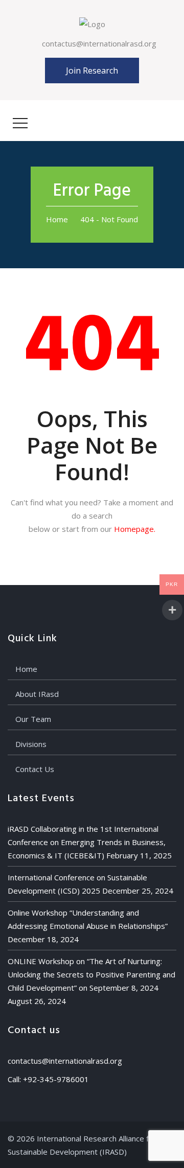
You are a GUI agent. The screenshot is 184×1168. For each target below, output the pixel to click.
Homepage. (134, 529)
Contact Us (34, 769)
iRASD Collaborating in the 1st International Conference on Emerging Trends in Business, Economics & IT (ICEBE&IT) (87, 842)
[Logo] (92, 23)
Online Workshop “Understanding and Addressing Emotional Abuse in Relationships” (88, 919)
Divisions (31, 744)
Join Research (92, 70)
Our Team (33, 719)
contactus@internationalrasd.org (99, 43)
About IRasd (37, 694)
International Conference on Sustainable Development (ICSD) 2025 (77, 884)
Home (57, 219)
